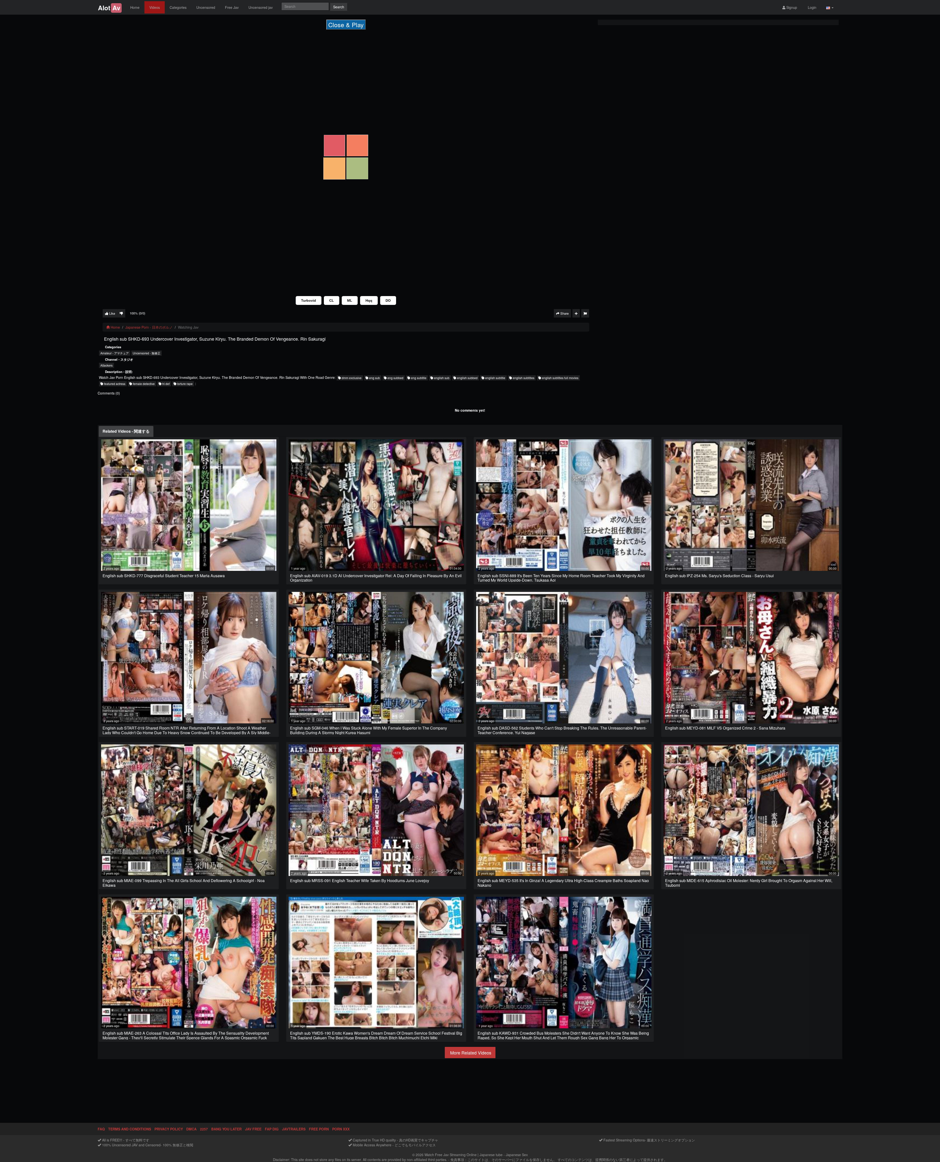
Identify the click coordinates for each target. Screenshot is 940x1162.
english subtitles (523, 378)
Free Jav (232, 7)
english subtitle (494, 378)
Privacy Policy (168, 1128)
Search (338, 6)
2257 (204, 1128)
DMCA (191, 1128)
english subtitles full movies (559, 378)
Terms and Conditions (129, 1128)
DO (388, 300)
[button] (829, 7)
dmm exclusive (351, 378)
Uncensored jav (260, 7)
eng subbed (395, 378)
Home (135, 7)
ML (349, 300)
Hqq (368, 300)
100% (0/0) (137, 313)
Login (811, 7)
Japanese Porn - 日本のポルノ (149, 327)
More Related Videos (470, 1052)
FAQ (101, 1128)
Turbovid (308, 300)
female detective (143, 384)
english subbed (467, 378)
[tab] (126, 431)
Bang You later (226, 1128)
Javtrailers (294, 1128)
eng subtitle (418, 378)
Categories (178, 7)
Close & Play (346, 24)
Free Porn (319, 1128)
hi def (166, 384)
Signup (791, 7)
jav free (253, 1128)
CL (331, 300)
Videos (154, 7)
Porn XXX (341, 1128)
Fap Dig (272, 1128)
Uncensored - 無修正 (146, 353)
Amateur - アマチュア (114, 353)
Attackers (106, 365)
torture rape (184, 384)
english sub (441, 378)
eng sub (374, 378)
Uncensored (205, 7)
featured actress (114, 384)
